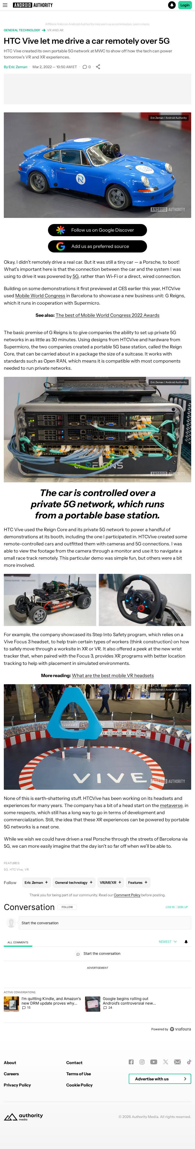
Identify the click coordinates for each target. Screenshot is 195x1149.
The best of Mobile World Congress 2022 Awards (107, 315)
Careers (11, 1073)
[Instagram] (142, 1062)
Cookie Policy (79, 1084)
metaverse (171, 805)
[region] (97, 968)
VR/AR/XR (110, 882)
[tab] (18, 942)
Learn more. (141, 24)
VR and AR (55, 30)
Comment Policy (127, 895)
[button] (97, 5)
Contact (74, 1062)
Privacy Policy (17, 1084)
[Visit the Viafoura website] (180, 1029)
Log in (170, 906)
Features (12, 863)
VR (27, 869)
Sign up (182, 906)
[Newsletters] (177, 1062)
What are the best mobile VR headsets (113, 675)
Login (185, 5)
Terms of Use (78, 1073)
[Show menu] (5, 5)
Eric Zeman (18, 67)
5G (75, 276)
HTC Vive (16, 869)
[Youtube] (153, 1062)
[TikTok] (189, 1062)
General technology (22, 30)
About (10, 1062)
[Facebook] (131, 1062)
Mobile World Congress (40, 296)
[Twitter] (165, 1062)
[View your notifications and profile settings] (186, 942)
